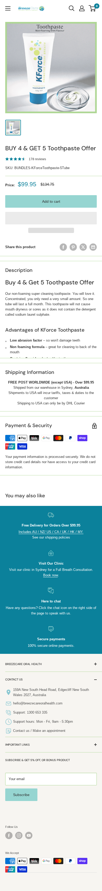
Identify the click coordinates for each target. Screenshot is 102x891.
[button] (51, 218)
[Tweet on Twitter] (83, 247)
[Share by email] (93, 247)
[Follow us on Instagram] (18, 835)
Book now (50, 575)
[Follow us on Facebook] (9, 835)
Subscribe (21, 795)
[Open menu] (7, 8)
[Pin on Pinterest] (73, 247)
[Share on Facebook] (63, 247)
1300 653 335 (37, 712)
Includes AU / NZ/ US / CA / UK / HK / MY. (51, 532)
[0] (92, 8)
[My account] (81, 8)
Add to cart (51, 201)
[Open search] (72, 8)
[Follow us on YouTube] (28, 835)
